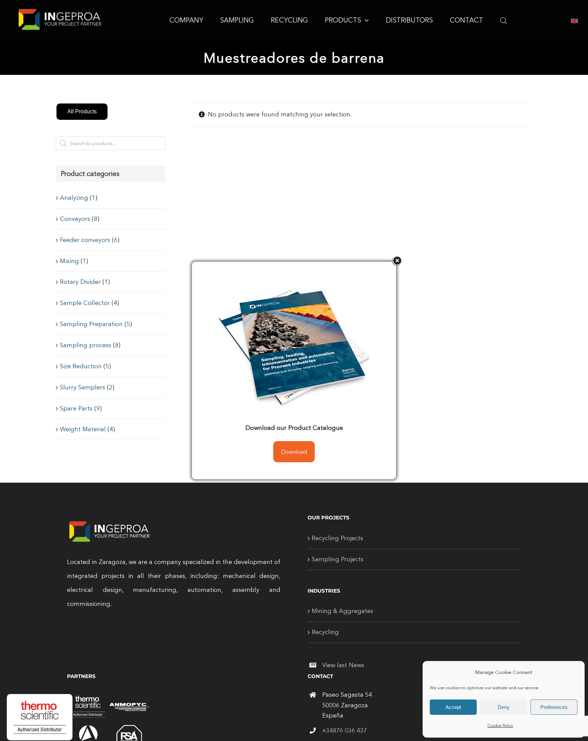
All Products (82, 111)
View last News (343, 665)
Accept (453, 707)
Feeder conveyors (85, 240)
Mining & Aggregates (342, 611)
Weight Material (83, 429)
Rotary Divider (80, 282)
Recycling (325, 632)
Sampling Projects (337, 559)
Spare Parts (76, 408)
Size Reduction (81, 366)
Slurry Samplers (82, 387)
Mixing (69, 261)
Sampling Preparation (91, 324)
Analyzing (74, 198)
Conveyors (75, 219)
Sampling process (85, 345)
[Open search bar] (503, 20)
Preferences (554, 707)
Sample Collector (85, 303)
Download (294, 451)
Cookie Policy (500, 725)
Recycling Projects (337, 538)
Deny (504, 707)
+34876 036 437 (344, 730)
